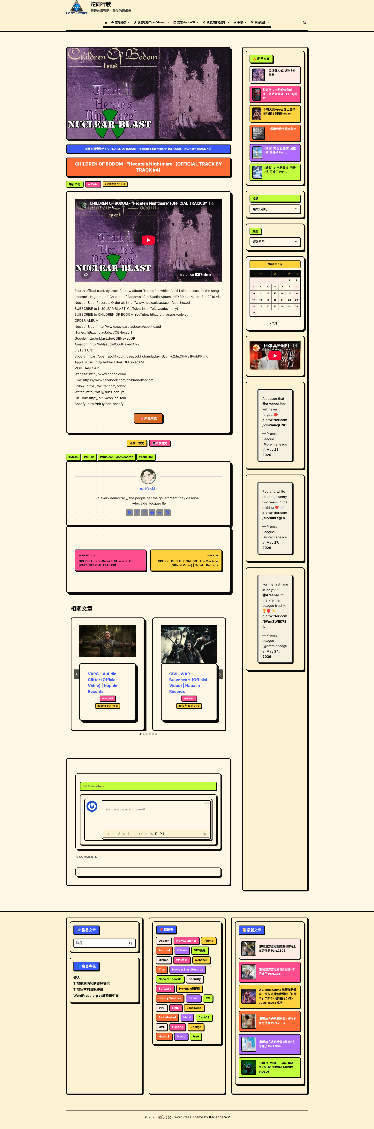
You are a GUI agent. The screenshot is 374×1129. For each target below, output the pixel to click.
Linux (175, 1008)
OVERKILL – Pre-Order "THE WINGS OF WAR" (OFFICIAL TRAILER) (106, 560)
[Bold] (107, 833)
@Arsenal (270, 404)
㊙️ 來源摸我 (148, 418)
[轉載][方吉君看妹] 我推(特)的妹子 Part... (280, 150)
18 (260, 300)
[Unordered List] (135, 833)
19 (268, 300)
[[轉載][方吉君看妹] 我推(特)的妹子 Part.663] (257, 152)
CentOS (203, 1017)
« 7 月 (273, 323)
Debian (193, 998)
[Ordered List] (129, 833)
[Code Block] (146, 833)
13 (275, 293)
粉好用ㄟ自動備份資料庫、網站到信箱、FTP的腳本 (280, 94)
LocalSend (194, 1008)
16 (296, 293)
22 (289, 300)
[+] (162, 833)
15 (289, 293)
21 (282, 300)
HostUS (164, 1036)
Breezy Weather (170, 998)
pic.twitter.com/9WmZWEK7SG (274, 621)
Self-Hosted (167, 1017)
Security (195, 979)
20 (275, 300)
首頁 (88, 148)
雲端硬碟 (120, 22)
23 (296, 300)
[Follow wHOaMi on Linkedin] (167, 512)
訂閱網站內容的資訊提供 (91, 983)
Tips (162, 969)
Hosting (177, 1027)
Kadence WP (219, 1117)
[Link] (151, 833)
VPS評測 (182, 960)
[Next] (220, 674)
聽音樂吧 (99, 148)
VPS (162, 1008)
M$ (208, 998)
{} (156, 833)
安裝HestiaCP (186, 22)
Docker (164, 940)
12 (268, 293)
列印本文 (138, 443)
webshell (201, 960)
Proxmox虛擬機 (189, 988)
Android (164, 950)
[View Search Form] (304, 22)
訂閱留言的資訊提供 (88, 990)
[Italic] (113, 833)
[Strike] (124, 833)
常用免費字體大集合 (283, 129)
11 (261, 293)
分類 (255, 198)
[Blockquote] (140, 833)
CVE (162, 1027)
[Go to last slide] (77, 674)
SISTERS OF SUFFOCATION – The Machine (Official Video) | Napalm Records (188, 560)
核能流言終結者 (216, 22)
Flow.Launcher (186, 940)
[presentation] (107, 644)
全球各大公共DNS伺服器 (282, 72)
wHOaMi (93, 184)
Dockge (196, 1027)
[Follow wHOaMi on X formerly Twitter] (137, 512)
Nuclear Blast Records (116, 457)
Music (89, 457)
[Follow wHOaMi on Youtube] (152, 512)
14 (282, 293)
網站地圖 (260, 22)
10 (253, 293)
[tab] (140, 734)
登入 (76, 978)
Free (196, 1036)
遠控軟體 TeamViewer (152, 22)
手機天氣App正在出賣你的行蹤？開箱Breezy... (279, 111)
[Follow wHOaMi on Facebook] (129, 512)
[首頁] (106, 22)
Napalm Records (170, 979)
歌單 (240, 22)
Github (182, 950)
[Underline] (118, 833)
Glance (163, 960)
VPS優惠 (200, 950)
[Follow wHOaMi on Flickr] (159, 512)
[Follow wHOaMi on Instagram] (144, 512)
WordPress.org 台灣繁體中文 (96, 996)
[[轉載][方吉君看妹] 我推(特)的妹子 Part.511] (257, 172)
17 (253, 300)
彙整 (255, 231)
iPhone (208, 940)
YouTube (146, 457)
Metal (73, 457)
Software (165, 988)
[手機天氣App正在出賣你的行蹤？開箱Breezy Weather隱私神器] (256, 113)
